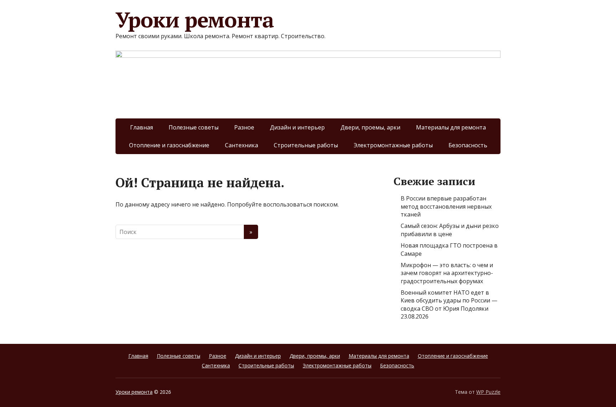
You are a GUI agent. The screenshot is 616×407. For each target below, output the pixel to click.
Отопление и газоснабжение (169, 145)
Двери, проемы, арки (370, 127)
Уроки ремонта (194, 20)
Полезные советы (194, 127)
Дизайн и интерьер (297, 127)
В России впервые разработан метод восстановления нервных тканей (446, 206)
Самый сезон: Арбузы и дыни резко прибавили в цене (450, 230)
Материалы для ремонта (451, 127)
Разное (244, 127)
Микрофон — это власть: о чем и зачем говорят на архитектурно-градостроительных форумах (447, 273)
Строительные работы (306, 145)
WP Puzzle (488, 391)
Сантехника (241, 145)
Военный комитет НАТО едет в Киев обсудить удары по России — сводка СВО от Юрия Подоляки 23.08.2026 (449, 304)
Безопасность (467, 145)
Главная (141, 127)
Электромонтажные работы (393, 145)
